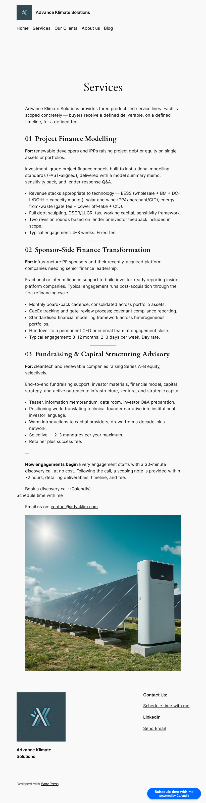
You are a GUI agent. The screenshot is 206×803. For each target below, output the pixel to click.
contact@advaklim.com (74, 506)
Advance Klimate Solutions (63, 12)
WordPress (50, 784)
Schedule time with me (40, 495)
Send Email (154, 728)
